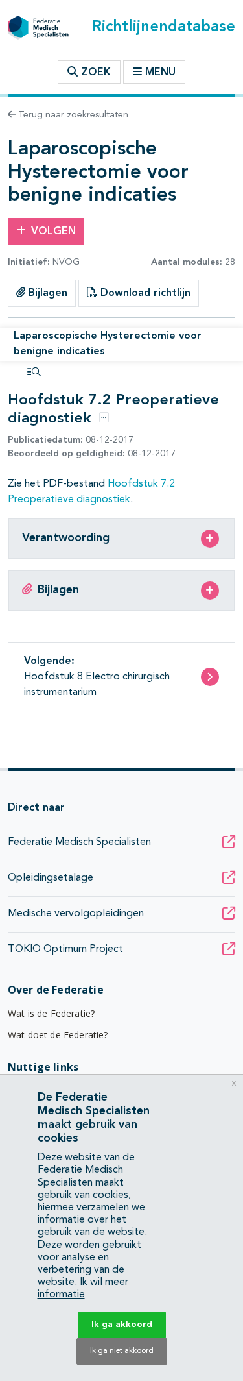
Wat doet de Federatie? (58, 1035)
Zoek (94, 72)
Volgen (53, 231)
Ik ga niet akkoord (122, 1351)
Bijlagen (46, 293)
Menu (160, 72)
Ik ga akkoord (121, 1324)
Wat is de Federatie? (51, 1013)
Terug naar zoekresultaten (72, 114)
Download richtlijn (144, 293)
